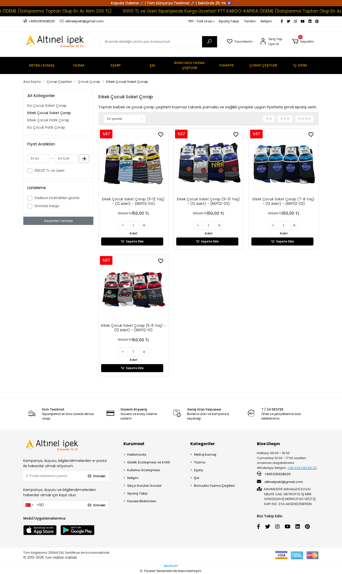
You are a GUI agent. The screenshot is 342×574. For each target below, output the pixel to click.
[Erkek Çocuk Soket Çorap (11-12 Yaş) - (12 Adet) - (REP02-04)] (133, 163)
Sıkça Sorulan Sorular (144, 485)
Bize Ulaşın (268, 444)
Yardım (250, 21)
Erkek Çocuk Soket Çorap (49, 112)
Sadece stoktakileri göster (57, 197)
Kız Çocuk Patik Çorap (46, 127)
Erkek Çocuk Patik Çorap (48, 120)
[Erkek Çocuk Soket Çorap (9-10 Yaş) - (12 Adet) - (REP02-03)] (208, 163)
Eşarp (198, 470)
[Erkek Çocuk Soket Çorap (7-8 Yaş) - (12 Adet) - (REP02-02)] (283, 163)
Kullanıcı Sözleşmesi (143, 470)
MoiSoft (171, 565)
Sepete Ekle (135, 241)
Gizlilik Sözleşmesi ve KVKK (148, 462)
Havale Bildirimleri (141, 501)
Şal (196, 477)
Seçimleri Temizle (58, 220)
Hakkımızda (136, 454)
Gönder (99, 476)
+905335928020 (277, 474)
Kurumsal (133, 444)
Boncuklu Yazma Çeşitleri (214, 485)
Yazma (199, 462)
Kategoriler (202, 444)
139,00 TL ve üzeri (49, 170)
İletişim (266, 21)
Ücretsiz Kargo (47, 205)
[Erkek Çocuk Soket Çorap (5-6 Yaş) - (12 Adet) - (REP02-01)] (133, 289)
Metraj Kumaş (205, 454)
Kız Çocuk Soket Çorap (47, 105)
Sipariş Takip (229, 21)
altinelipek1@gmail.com (283, 481)
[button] (303, 41)
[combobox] (29, 505)
